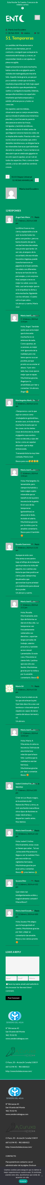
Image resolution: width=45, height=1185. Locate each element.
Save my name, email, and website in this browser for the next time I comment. (22, 987)
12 (38, 33)
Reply (37, 217)
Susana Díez (21, 881)
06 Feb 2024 (13, 33)
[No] (42, 1176)
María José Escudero (17, 29)
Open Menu (37, 17)
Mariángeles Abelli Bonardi (27, 400)
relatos (27, 33)
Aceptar (23, 1181)
